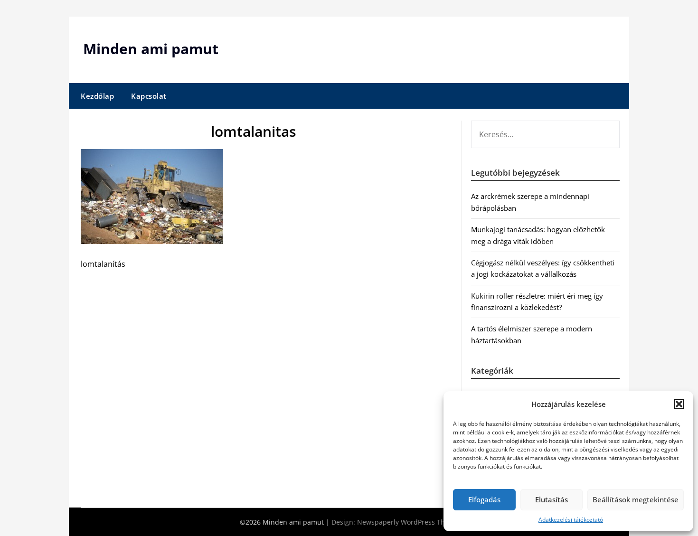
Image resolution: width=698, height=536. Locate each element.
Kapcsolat (149, 96)
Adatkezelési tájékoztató (570, 520)
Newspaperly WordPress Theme (408, 522)
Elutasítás (551, 499)
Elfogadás (484, 499)
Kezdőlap (97, 96)
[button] (679, 404)
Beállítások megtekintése (636, 499)
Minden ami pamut (150, 48)
